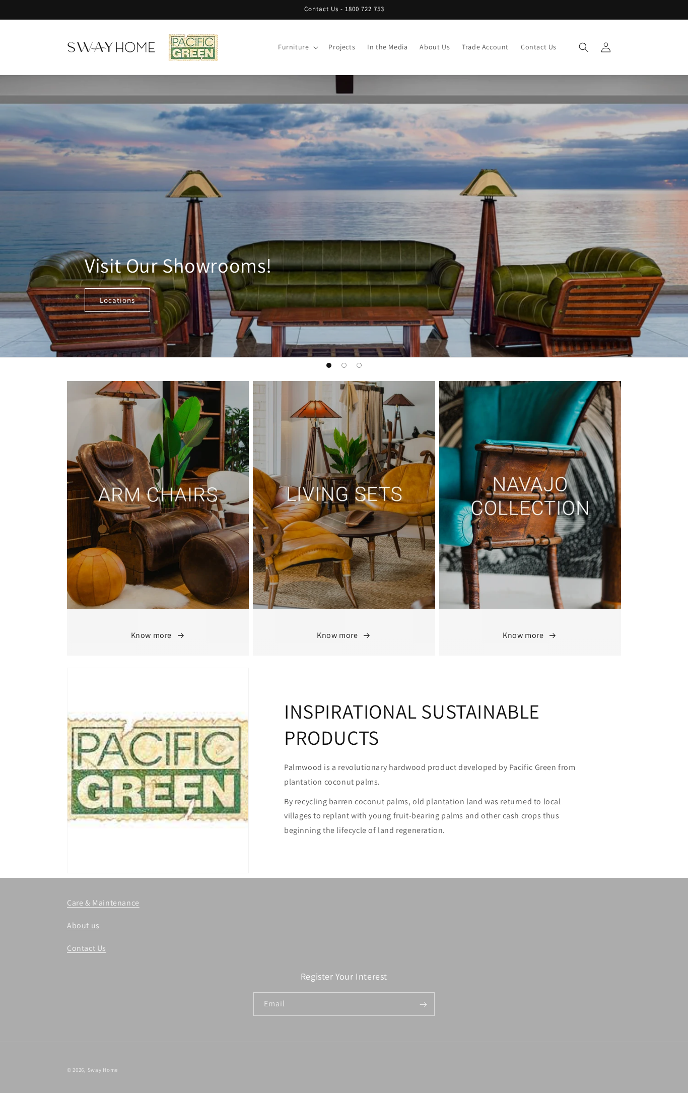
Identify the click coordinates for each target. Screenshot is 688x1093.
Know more (151, 635)
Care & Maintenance (103, 902)
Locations (117, 300)
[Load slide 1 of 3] (328, 365)
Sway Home (103, 1069)
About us (83, 925)
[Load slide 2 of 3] (344, 365)
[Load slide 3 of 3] (359, 365)
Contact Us (86, 947)
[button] (297, 46)
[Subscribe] (423, 1004)
